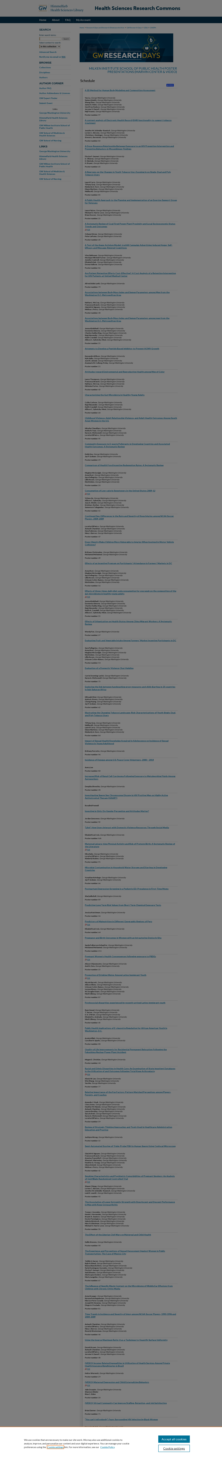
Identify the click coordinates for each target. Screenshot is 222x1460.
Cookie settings (55, 1447)
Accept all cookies (174, 1439)
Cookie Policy (107, 1447)
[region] (111, 1443)
